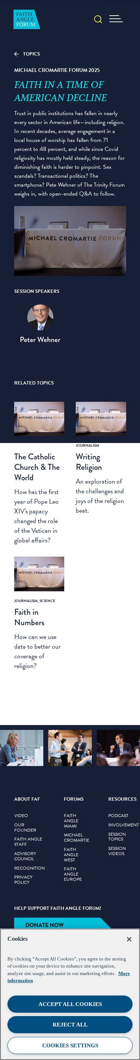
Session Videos (117, 851)
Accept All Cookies (70, 1004)
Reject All (70, 1025)
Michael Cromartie (76, 838)
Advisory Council (25, 856)
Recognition (29, 868)
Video (21, 816)
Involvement (123, 825)
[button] (98, 20)
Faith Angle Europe (73, 874)
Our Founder (25, 828)
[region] (70, 994)
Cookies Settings (70, 1045)
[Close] (129, 939)
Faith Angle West (71, 855)
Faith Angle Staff (28, 842)
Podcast (118, 816)
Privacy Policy (23, 880)
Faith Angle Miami (71, 821)
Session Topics (117, 837)
